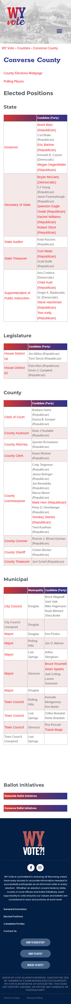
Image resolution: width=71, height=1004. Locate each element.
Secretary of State (17, 205)
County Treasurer (17, 561)
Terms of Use (11, 998)
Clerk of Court (14, 417)
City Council (13, 606)
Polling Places (14, 81)
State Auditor (13, 242)
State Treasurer (15, 258)
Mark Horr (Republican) (49, 502)
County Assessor (16, 433)
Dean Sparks (54, 669)
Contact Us (10, 931)
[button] (59, 31)
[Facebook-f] (31, 867)
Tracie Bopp (53, 730)
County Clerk (13, 456)
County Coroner (15, 541)
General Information (15, 909)
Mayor (8, 634)
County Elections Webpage (23, 73)
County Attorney (16, 444)
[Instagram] (40, 867)
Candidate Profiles (14, 923)
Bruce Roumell (55, 664)
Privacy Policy (35, 998)
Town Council (14, 702)
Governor (11, 147)
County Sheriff (14, 552)
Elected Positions (13, 916)
